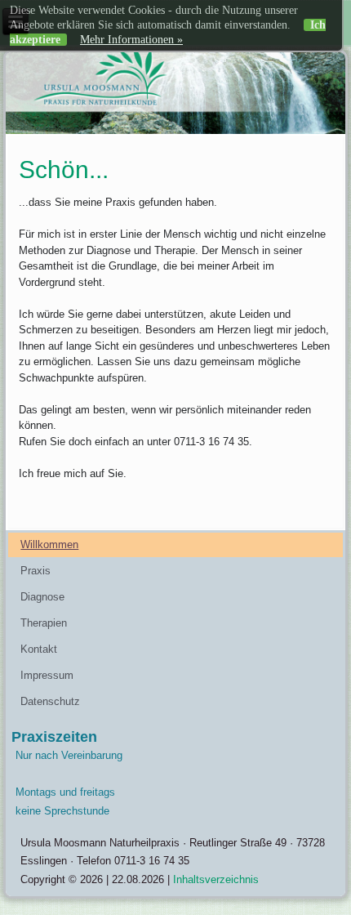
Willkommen (49, 544)
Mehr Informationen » (131, 39)
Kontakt (38, 649)
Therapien (43, 623)
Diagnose (42, 597)
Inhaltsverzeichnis (216, 879)
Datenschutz (50, 701)
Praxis (35, 571)
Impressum (46, 675)
